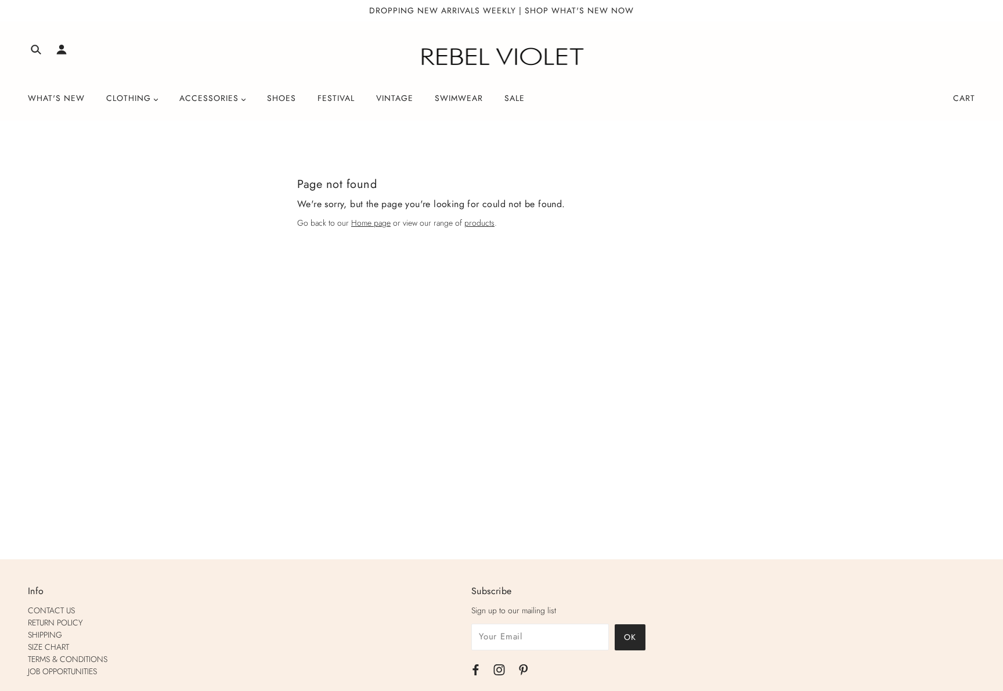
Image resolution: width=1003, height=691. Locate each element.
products (479, 223)
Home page (371, 223)
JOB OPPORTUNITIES (62, 671)
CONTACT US (51, 610)
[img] (36, 51)
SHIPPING (45, 635)
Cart (964, 98)
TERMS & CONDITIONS (67, 659)
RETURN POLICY (55, 622)
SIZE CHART (48, 647)
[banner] (502, 57)
